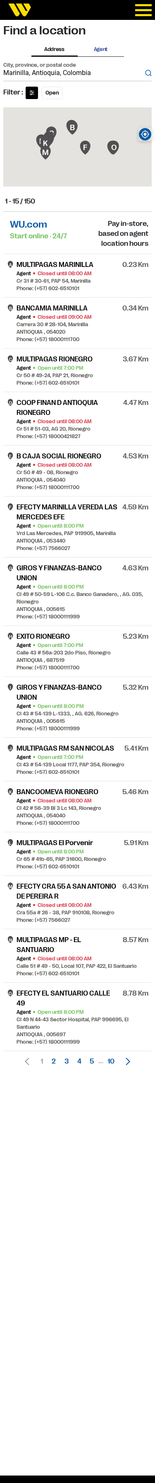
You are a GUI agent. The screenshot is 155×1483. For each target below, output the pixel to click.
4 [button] (79, 1061)
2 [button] (54, 1061)
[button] (126, 1061)
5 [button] (92, 1061)
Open (52, 93)
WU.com (28, 224)
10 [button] (110, 1061)
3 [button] (66, 1061)
